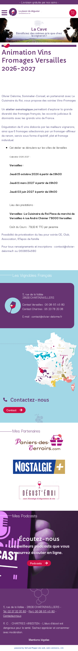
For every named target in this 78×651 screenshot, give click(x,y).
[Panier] (72, 12)
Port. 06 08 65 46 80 (42, 611)
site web (41, 648)
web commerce (52, 648)
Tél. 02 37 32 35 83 (14, 611)
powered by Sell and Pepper (26, 648)
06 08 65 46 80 (54, 304)
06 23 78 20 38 (53, 309)
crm (62, 648)
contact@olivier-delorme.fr (47, 316)
